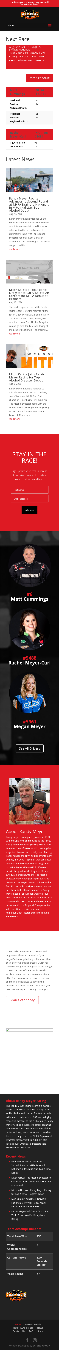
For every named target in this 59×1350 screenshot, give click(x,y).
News (40, 1327)
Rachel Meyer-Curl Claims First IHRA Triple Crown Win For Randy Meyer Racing (29, 1215)
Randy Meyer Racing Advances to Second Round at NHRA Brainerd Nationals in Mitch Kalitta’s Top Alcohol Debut (29, 204)
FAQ (31, 1331)
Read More (12, 916)
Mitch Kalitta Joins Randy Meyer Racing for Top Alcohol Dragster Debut (27, 377)
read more (14, 248)
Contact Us (19, 1331)
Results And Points (23, 1327)
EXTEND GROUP (41, 1345)
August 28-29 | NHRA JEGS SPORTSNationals (25, 48)
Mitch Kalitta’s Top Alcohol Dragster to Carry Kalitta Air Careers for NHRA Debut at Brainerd (29, 294)
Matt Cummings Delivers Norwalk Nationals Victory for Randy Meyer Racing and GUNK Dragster (28, 1202)
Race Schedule (39, 78)
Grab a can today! (22, 1000)
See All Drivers (29, 748)
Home (18, 1324)
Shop (40, 1331)
